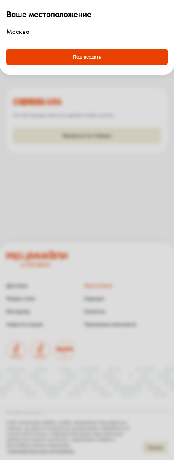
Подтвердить (87, 57)
